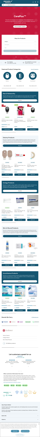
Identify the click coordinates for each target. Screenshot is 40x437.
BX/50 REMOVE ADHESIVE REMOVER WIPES (32, 256)
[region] (20, 430)
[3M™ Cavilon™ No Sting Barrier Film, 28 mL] (7, 245)
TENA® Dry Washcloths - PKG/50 (31, 302)
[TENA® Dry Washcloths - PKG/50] (32, 290)
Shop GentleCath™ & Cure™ (20, 24)
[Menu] (38, 2)
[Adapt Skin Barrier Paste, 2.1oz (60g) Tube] (20, 155)
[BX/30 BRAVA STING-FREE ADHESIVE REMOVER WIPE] (20, 245)
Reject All (15, 431)
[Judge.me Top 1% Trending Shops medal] (25, 395)
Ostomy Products (6, 335)
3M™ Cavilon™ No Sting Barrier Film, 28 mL (6, 256)
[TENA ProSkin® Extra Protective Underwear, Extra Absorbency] (7, 290)
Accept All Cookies (25, 431)
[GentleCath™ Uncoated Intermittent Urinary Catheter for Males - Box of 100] (7, 200)
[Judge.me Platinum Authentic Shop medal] (25, 392)
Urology (20, 81)
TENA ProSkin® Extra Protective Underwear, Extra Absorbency (7, 302)
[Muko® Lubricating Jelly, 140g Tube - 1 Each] (32, 200)
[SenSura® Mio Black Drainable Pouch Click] (7, 109)
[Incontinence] (33, 76)
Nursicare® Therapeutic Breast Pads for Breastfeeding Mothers (19, 121)
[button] (35, 2)
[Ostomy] (7, 76)
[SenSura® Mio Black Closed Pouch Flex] (32, 109)
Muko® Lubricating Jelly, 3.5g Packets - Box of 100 (19, 211)
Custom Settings (20, 434)
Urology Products (6, 337)
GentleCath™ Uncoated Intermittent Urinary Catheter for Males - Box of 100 (7, 211)
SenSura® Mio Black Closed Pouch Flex (32, 121)
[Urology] (20, 76)
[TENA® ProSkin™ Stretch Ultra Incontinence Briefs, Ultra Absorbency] (20, 290)
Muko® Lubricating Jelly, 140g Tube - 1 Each (32, 211)
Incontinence (32, 81)
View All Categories (34, 69)
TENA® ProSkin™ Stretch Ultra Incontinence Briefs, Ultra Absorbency (19, 302)
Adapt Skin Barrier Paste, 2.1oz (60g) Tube (19, 166)
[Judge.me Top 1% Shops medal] (34, 392)
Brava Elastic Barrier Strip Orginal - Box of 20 (32, 166)
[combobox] (20, 5)
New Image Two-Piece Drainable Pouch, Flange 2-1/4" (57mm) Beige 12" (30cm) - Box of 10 (7, 167)
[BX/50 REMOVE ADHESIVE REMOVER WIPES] (32, 245)
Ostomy (7, 81)
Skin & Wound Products (7, 339)
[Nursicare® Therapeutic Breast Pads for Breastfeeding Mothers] (20, 109)
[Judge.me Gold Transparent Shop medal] (30, 392)
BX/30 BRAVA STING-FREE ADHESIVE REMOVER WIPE (19, 256)
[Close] (39, 424)
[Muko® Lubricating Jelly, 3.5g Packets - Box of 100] (20, 200)
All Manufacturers (35, 317)
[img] (20, 356)
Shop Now (20, 100)
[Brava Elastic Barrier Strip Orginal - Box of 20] (32, 155)
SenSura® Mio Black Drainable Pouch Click (7, 121)
